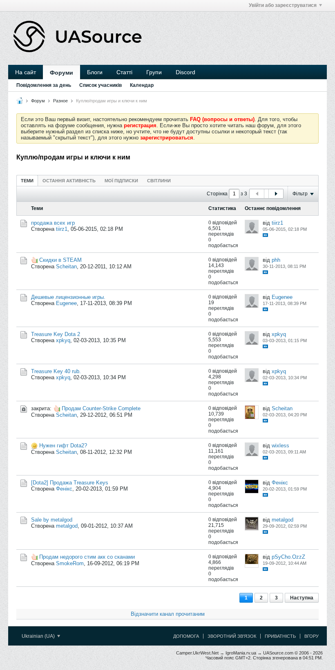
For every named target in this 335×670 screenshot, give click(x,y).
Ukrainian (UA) (39, 636)
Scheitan (66, 266)
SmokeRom (70, 563)
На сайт (25, 72)
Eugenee (66, 303)
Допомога (186, 636)
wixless (280, 445)
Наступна (301, 598)
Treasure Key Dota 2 (55, 334)
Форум (38, 100)
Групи (154, 72)
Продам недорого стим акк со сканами (87, 557)
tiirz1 (61, 229)
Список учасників (100, 85)
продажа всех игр (53, 223)
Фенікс (64, 489)
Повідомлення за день (43, 85)
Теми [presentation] (27, 180)
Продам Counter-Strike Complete (101, 408)
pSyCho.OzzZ (288, 557)
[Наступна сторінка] (275, 193)
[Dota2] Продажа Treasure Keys (69, 483)
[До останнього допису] (265, 235)
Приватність (280, 636)
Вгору (311, 636)
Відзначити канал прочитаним (168, 614)
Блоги (95, 72)
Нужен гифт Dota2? (63, 445)
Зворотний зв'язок (232, 636)
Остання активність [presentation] (69, 180)
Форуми (61, 72)
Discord (185, 72)
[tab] (27, 180)
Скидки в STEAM (60, 260)
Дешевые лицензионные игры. (68, 297)
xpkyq (63, 340)
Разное (60, 100)
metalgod (67, 526)
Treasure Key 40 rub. (56, 371)
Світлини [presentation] (159, 180)
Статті (124, 72)
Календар (142, 85)
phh (276, 260)
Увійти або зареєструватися (283, 5)
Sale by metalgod (51, 520)
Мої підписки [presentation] (121, 180)
